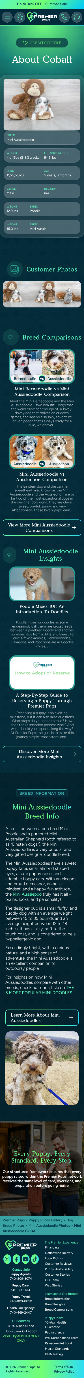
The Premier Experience (61, 1242)
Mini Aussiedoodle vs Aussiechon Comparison (42, 476)
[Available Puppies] (19, 17)
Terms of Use (63, 1367)
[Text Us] (76, 17)
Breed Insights (55, 1304)
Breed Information (58, 1299)
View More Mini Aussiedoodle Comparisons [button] (39, 527)
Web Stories (53, 1285)
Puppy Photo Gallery (45, 1220)
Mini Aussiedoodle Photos (49, 1225)
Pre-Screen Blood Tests (61, 1338)
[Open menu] (7, 17)
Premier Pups (14, 1220)
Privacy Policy (64, 1371)
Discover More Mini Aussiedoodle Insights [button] (39, 754)
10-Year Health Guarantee (55, 1325)
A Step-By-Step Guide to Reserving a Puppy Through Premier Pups (42, 700)
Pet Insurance (55, 1332)
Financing (52, 1247)
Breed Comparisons (59, 1310)
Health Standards (57, 1349)
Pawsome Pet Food (58, 1343)
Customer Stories (57, 1275)
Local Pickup (53, 1258)
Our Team (52, 1280)
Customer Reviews (58, 1264)
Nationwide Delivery (59, 1253)
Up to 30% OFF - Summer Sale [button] (42, 4)
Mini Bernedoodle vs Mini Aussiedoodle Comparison (42, 391)
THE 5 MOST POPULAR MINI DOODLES (39, 990)
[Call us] (64, 17)
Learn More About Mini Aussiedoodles (35, 1017)
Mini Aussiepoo (27, 894)
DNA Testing (54, 1354)
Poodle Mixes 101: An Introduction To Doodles (42, 609)
